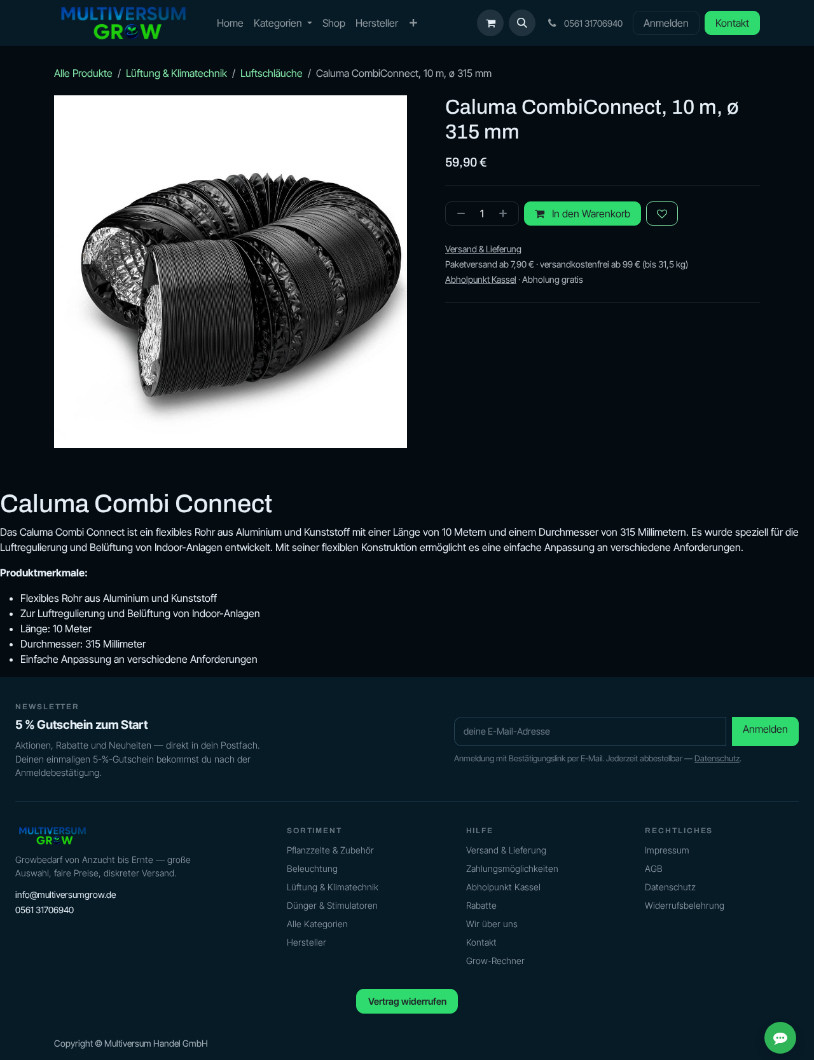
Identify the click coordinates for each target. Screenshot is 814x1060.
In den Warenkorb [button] (589, 213)
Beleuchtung (312, 868)
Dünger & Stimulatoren (332, 905)
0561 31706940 (44, 909)
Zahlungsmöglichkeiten (512, 868)
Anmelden (666, 23)
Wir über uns (492, 923)
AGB (654, 868)
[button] (522, 23)
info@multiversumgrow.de (65, 894)
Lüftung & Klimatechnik (176, 73)
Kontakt (732, 23)
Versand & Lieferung (506, 850)
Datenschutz (717, 758)
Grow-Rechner (495, 960)
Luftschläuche (271, 73)
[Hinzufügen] (505, 213)
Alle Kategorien (317, 923)
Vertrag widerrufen (407, 1001)
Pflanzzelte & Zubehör (330, 850)
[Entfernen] (458, 213)
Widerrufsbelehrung (684, 905)
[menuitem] (230, 23)
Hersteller (306, 942)
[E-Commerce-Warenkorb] (490, 23)
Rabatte (481, 905)
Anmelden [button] (765, 729)
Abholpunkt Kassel (503, 886)
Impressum (667, 850)
